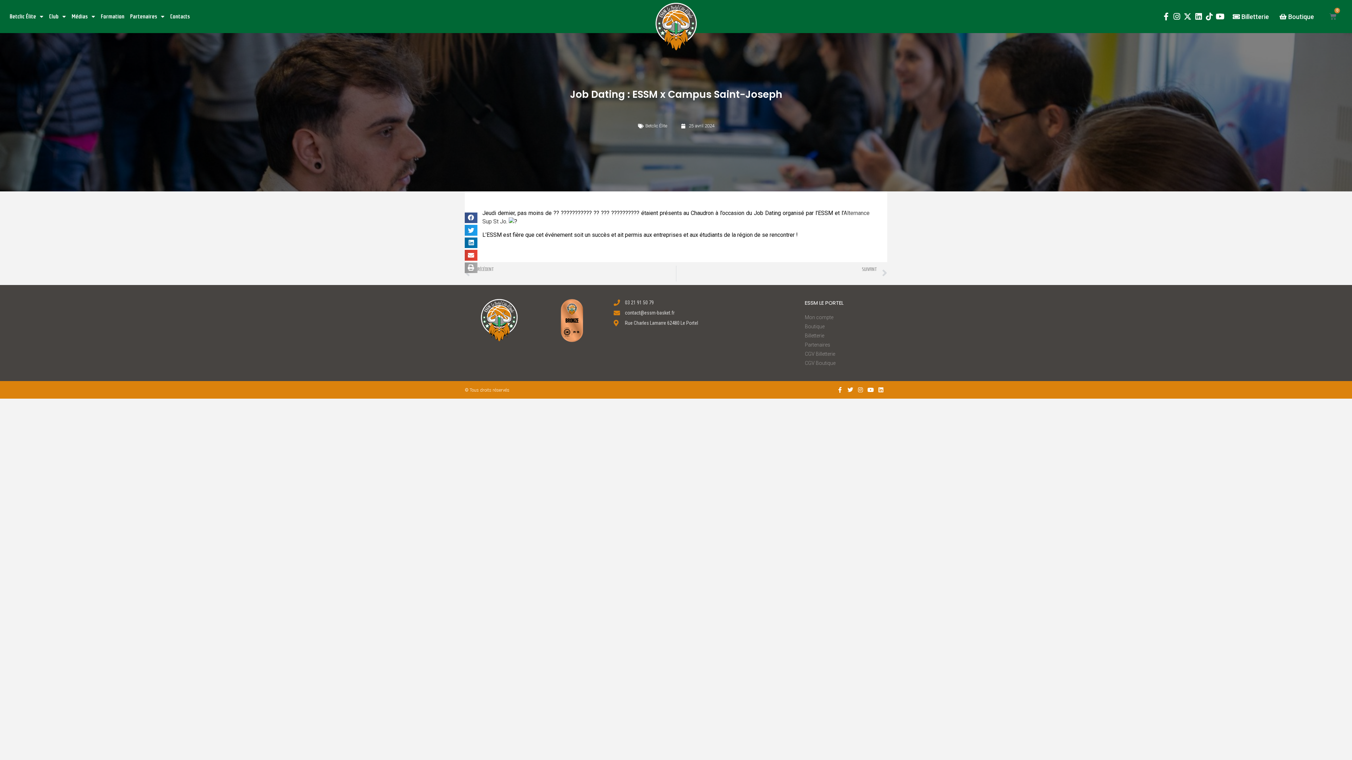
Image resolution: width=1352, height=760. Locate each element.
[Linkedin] (1198, 16)
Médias (80, 16)
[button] (676, 26)
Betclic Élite (23, 16)
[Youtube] (1220, 16)
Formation (113, 16)
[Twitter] (850, 390)
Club (54, 16)
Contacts (180, 16)
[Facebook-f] (1165, 16)
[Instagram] (1176, 16)
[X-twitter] (1187, 16)
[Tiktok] (1209, 16)
